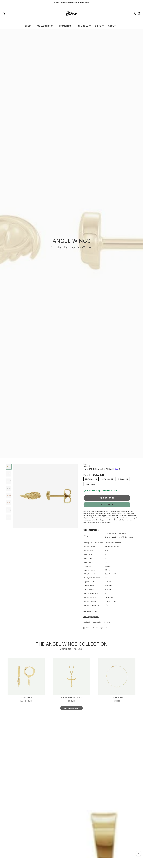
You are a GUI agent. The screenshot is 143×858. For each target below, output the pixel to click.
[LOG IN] (134, 13)
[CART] (139, 13)
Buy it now (106, 504)
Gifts (98, 26)
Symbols (82, 26)
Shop (28, 26)
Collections (45, 26)
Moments (65, 26)
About (112, 26)
